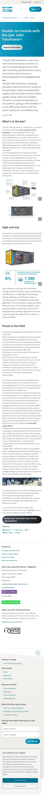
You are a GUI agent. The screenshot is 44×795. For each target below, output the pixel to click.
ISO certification (10, 695)
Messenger (9, 533)
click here (31, 510)
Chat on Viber (6, 596)
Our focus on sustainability (13, 708)
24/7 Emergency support (13, 663)
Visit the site (32, 741)
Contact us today (8, 557)
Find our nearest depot (10, 554)
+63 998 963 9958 (8, 588)
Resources (7, 692)
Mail (18, 533)
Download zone (9, 698)
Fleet (6, 672)
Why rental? (8, 679)
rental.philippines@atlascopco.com (15, 584)
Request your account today (12, 622)
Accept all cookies (20, 780)
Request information (12, 47)
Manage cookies (20, 786)
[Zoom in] (22, 189)
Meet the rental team (9, 560)
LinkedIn (8, 530)
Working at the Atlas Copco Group (16, 711)
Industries (7, 675)
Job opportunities (10, 715)
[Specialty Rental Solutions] (20, 18)
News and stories (10, 688)
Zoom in (40, 199)
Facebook (18, 530)
